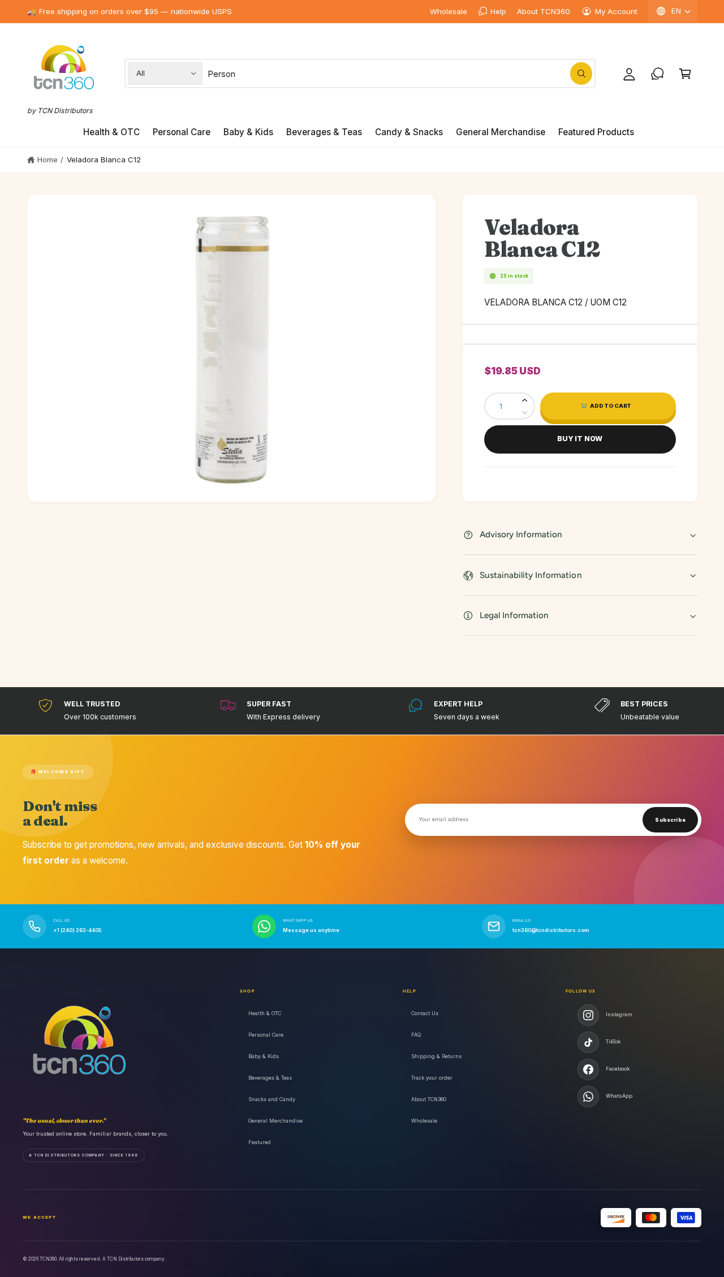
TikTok (613, 1041)
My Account (616, 11)
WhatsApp (619, 1096)
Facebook (618, 1068)
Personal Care (265, 1035)
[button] (685, 73)
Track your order (432, 1078)
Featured (259, 1142)
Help (498, 11)
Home (47, 159)
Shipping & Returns (436, 1056)
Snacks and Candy (271, 1099)
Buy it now (579, 438)
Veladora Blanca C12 (104, 159)
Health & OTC (264, 1013)
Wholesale (448, 11)
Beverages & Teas (270, 1078)
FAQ (416, 1035)
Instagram (619, 1014)
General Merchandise (275, 1121)
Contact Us (424, 1013)
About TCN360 (543, 11)
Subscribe (670, 820)
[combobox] (400, 73)
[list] (362, 710)
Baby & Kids (263, 1056)
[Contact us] (657, 73)
